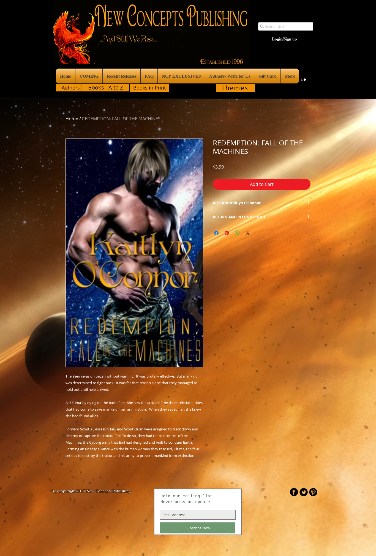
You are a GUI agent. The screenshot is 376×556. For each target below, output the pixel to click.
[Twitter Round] (303, 492)
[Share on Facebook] (216, 233)
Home (72, 119)
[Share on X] (247, 233)
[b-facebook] (294, 492)
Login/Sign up (284, 39)
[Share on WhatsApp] (237, 233)
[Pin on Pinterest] (227, 233)
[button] (303, 79)
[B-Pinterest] (313, 492)
